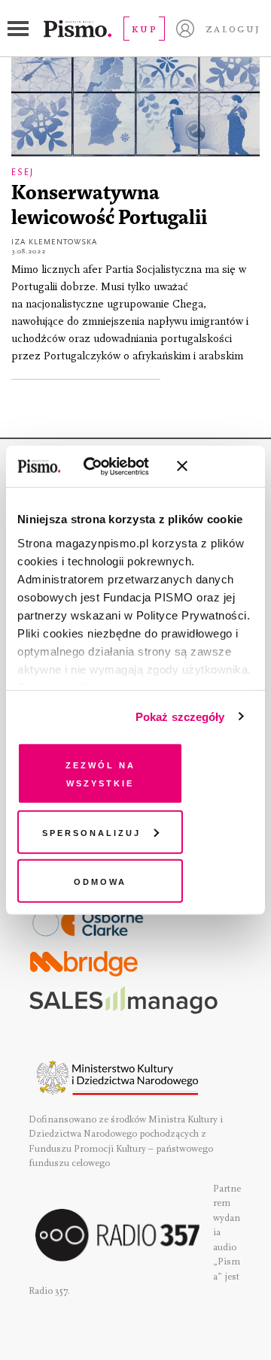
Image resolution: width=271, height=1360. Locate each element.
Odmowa (100, 880)
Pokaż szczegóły (180, 716)
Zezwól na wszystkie (100, 773)
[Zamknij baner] (222, 466)
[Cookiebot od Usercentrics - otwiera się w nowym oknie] (105, 466)
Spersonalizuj (91, 831)
